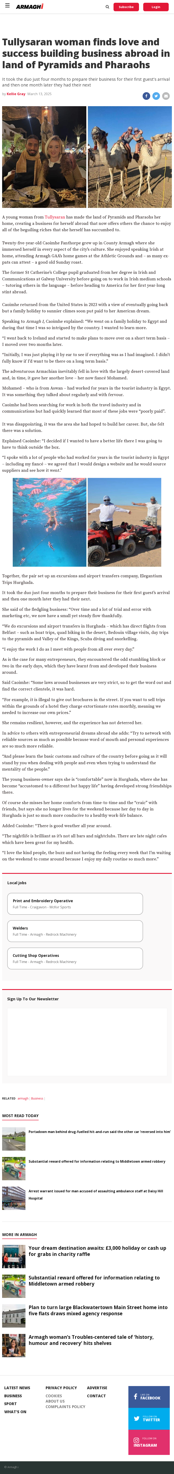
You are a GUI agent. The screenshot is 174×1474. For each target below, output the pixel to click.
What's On (15, 1412)
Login (156, 7)
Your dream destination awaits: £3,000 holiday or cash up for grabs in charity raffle (97, 1251)
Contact (96, 1396)
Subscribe (126, 7)
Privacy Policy (61, 1388)
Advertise (97, 1388)
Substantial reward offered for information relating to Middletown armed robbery (97, 1161)
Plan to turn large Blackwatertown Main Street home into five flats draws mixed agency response (98, 1310)
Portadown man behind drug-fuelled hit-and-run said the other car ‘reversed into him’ (100, 1132)
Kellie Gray (16, 94)
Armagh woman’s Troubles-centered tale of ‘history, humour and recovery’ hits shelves (91, 1340)
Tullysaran (55, 217)
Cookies (54, 1396)
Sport (10, 1404)
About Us (55, 1401)
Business (37, 1098)
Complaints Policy (65, 1407)
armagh (23, 1098)
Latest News (17, 1388)
